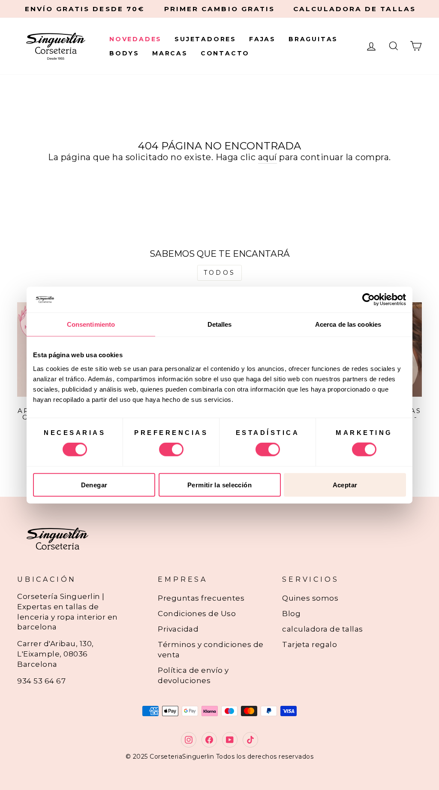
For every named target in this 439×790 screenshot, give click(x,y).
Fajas (262, 39)
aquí (267, 157)
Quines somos (310, 598)
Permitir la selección (219, 484)
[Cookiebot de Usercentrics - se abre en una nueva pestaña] (368, 299)
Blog (291, 613)
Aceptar (345, 484)
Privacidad (178, 629)
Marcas (170, 53)
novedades (135, 39)
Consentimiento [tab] (91, 324)
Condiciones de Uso (197, 613)
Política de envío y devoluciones (193, 675)
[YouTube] (230, 739)
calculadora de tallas (322, 629)
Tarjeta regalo (309, 644)
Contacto (225, 53)
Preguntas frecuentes (201, 598)
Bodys (124, 53)
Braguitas (313, 39)
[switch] (171, 449)
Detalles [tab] (219, 324)
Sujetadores (205, 39)
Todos (219, 272)
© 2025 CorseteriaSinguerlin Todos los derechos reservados (220, 756)
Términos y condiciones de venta (211, 649)
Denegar (94, 484)
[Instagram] (188, 739)
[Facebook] (209, 739)
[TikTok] (250, 739)
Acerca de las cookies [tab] (348, 324)
